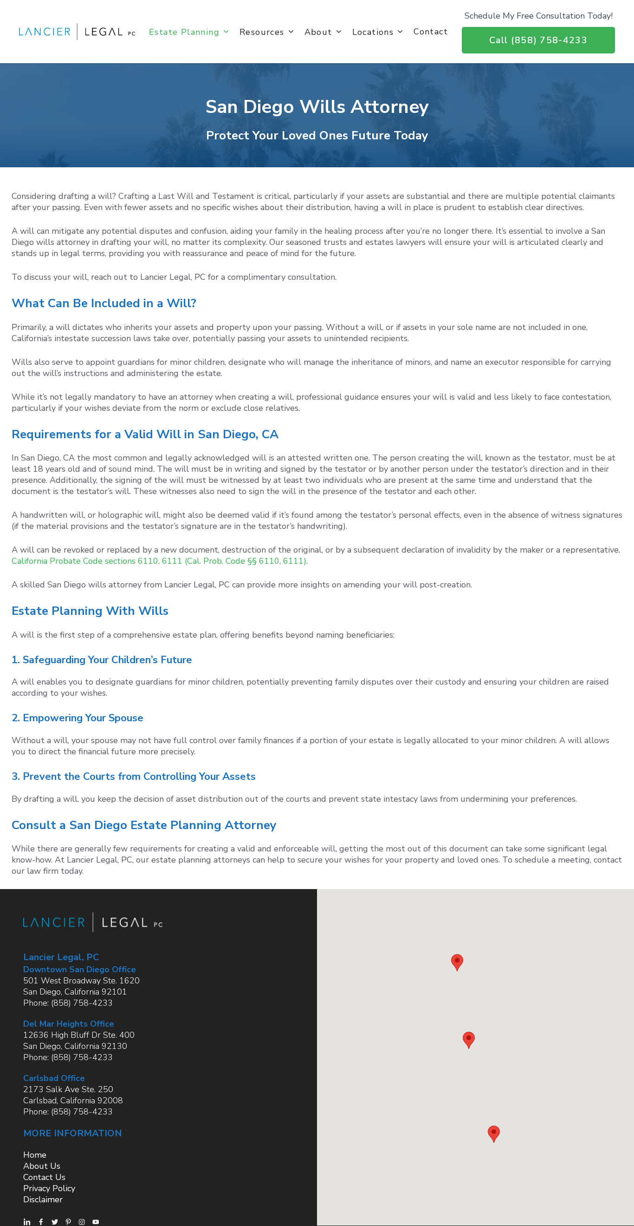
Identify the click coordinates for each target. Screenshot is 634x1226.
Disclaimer (43, 1199)
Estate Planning (184, 31)
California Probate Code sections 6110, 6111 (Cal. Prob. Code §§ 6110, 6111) (159, 561)
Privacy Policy (49, 1188)
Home (34, 1154)
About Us (41, 1166)
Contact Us (44, 1177)
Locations (373, 31)
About (318, 31)
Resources (262, 31)
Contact (431, 31)
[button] (457, 962)
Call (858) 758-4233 (538, 40)
